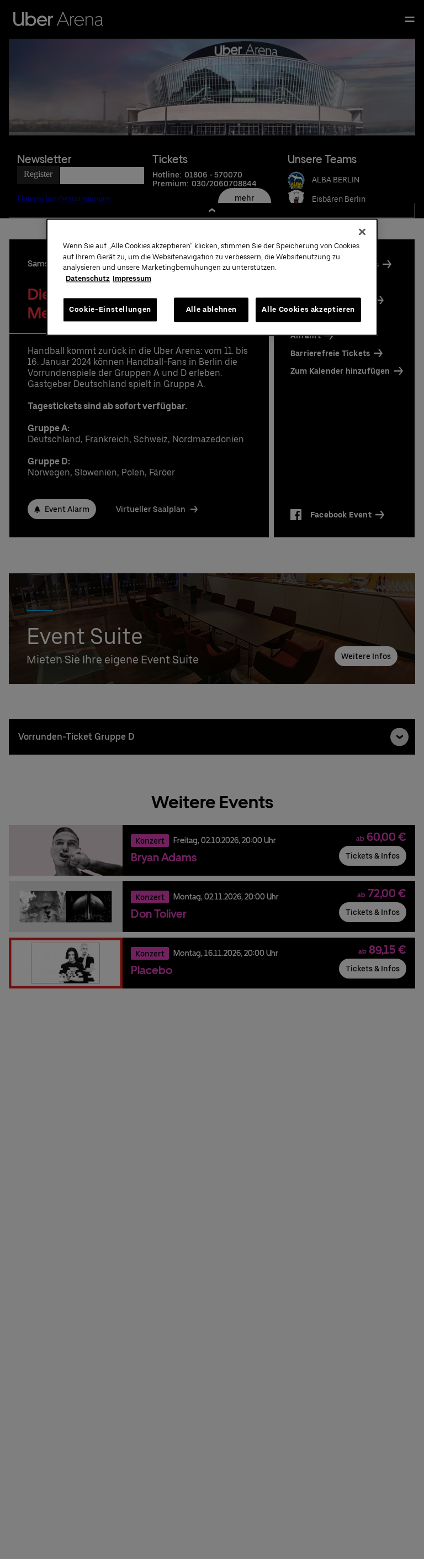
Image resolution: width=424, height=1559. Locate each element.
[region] (212, 277)
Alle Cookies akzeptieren (308, 309)
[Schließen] (362, 231)
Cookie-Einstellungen (110, 309)
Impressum (132, 278)
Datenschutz (88, 278)
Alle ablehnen (211, 309)
